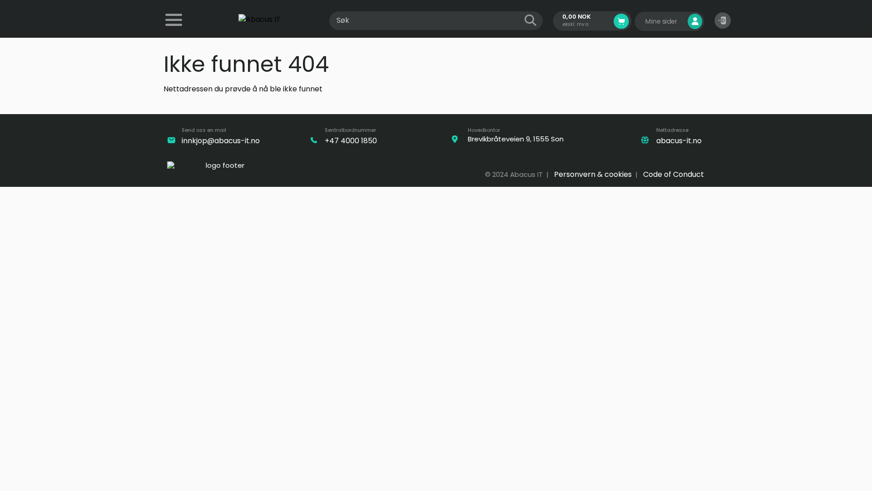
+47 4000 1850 (351, 140)
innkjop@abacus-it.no (221, 140)
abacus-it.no (679, 140)
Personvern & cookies (593, 174)
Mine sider (662, 21)
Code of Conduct (673, 174)
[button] (723, 20)
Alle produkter (175, 26)
